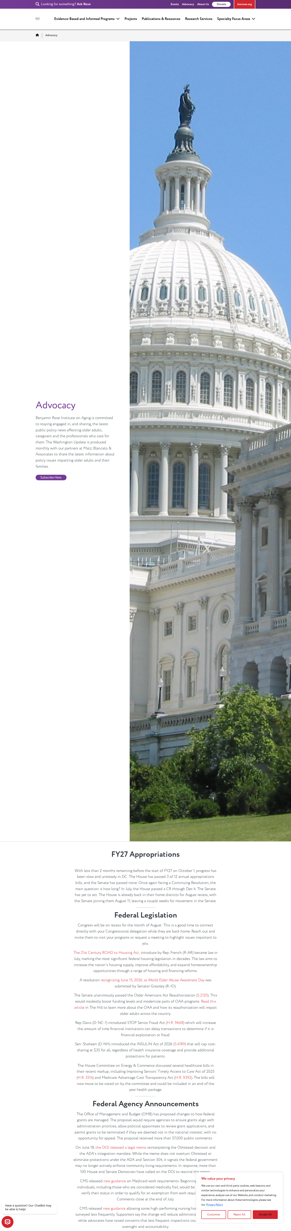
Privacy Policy (214, 1205)
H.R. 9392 (183, 1077)
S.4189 (179, 1044)
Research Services (198, 18)
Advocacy (188, 4)
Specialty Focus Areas (233, 18)
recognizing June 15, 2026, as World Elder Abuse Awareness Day (152, 980)
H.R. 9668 (175, 1022)
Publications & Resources (161, 18)
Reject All (239, 1214)
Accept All (265, 1214)
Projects (131, 18)
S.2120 (202, 995)
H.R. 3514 (85, 1077)
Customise (213, 1214)
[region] (239, 1197)
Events (175, 4)
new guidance (115, 1181)
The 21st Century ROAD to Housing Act (106, 952)
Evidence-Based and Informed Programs (84, 18)
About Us (203, 4)
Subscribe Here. (51, 477)
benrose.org (244, 4)
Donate (221, 4)
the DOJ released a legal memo (121, 1147)
